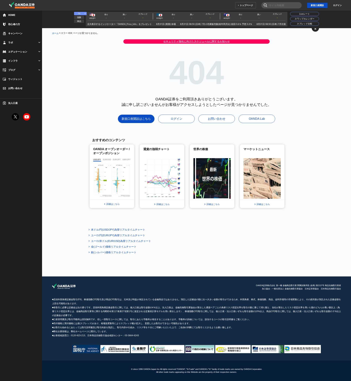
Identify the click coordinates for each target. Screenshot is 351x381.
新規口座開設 (317, 5)
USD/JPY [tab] (97, 160)
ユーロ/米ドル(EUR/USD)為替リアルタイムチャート (121, 240)
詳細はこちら (113, 204)
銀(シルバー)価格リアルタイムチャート (113, 252)
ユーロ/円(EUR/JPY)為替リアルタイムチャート (118, 235)
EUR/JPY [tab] (117, 160)
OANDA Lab (257, 118)
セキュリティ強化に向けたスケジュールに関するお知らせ (196, 41)
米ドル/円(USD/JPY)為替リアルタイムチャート (118, 229)
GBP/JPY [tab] (126, 160)
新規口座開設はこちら (136, 118)
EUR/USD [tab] (107, 160)
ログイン (337, 5)
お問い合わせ (216, 118)
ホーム (55, 33)
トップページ (246, 5)
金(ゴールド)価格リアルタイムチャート (113, 246)
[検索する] (264, 5)
